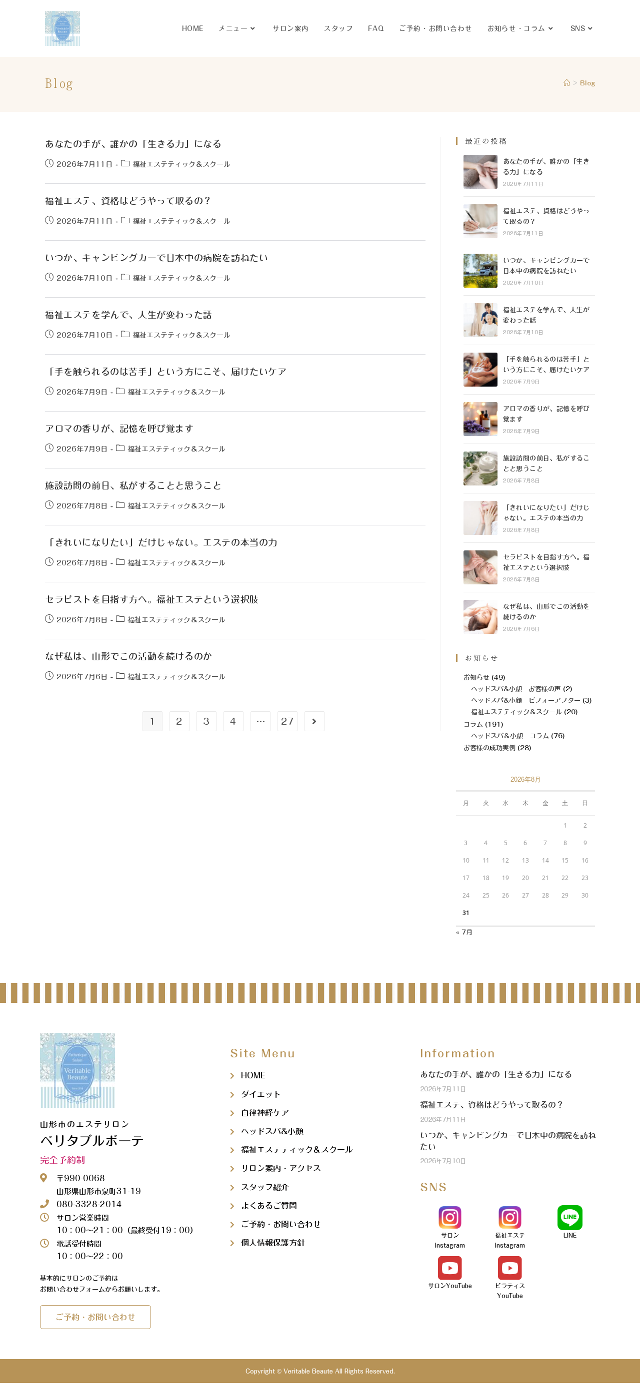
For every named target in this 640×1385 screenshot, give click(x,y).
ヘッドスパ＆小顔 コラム (510, 736)
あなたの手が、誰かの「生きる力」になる (133, 143)
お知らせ (477, 677)
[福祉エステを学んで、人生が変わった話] (481, 320)
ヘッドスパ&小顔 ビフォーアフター (525, 700)
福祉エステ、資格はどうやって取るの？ (128, 200)
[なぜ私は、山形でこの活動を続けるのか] (481, 617)
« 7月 (464, 932)
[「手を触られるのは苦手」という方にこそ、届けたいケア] (481, 370)
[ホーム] (567, 83)
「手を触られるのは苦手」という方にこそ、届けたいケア (166, 371)
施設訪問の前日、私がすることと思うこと (133, 485)
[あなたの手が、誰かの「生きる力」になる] (481, 172)
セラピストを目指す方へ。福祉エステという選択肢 (152, 599)
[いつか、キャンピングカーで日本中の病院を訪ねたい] (481, 271)
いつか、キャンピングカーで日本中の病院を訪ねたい (156, 257)
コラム (473, 724)
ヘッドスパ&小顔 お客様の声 (516, 689)
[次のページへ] (314, 721)
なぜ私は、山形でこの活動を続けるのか (128, 656)
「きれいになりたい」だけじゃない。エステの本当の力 (161, 542)
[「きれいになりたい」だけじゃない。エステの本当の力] (481, 518)
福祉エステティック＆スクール (181, 164)
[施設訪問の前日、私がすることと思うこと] (481, 468)
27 (287, 721)
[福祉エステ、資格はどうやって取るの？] (481, 221)
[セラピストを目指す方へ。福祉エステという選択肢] (481, 567)
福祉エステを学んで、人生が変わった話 (128, 314)
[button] (95, 1317)
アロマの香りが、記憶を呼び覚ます (119, 428)
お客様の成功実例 (490, 748)
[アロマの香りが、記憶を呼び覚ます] (481, 419)
